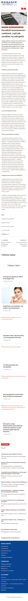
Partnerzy (3, 577)
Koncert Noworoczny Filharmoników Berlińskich (21, 243)
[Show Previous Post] (22, 9)
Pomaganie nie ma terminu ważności (10, 538)
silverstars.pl (4, 553)
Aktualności (5, 27)
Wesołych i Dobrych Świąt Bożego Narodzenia (6, 243)
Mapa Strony (4, 568)
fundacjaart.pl (4, 546)
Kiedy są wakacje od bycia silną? (9, 529)
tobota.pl (3, 555)
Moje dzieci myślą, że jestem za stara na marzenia (14, 482)
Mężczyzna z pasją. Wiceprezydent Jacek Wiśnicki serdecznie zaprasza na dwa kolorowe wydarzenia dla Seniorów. (12, 427)
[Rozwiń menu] (25, 4)
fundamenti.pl (4, 548)
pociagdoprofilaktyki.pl (6, 557)
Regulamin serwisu (6, 566)
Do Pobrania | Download (7, 570)
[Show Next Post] (25, 9)
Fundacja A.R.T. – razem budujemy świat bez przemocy (12, 584)
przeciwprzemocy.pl (6, 550)
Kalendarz (3, 590)
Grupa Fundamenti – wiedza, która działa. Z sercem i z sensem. (14, 580)
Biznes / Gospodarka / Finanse (16, 27)
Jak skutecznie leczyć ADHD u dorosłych (11, 454)
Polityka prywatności (6, 564)
